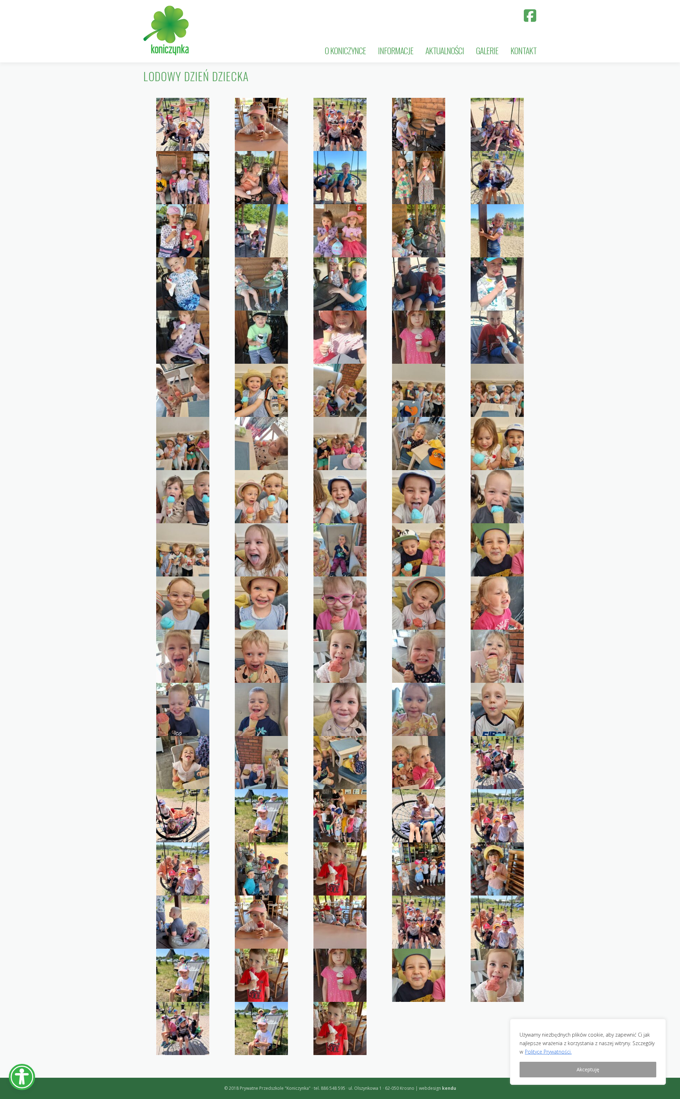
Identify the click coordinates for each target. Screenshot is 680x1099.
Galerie (487, 50)
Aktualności (444, 50)
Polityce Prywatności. (548, 1051)
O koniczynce (345, 50)
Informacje (395, 50)
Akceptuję (588, 1069)
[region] (588, 1052)
